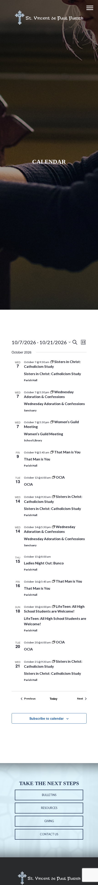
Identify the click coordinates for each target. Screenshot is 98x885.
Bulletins (49, 795)
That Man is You (37, 459)
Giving (49, 821)
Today (53, 699)
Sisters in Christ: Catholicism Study (52, 374)
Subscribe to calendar (46, 718)
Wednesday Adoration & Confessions (54, 404)
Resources (49, 808)
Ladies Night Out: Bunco (44, 563)
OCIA (28, 484)
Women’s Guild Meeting (43, 434)
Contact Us (49, 834)
